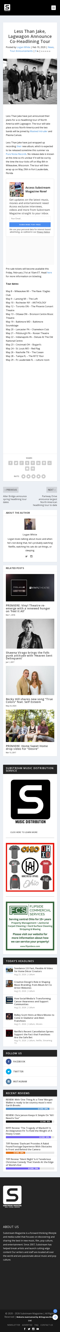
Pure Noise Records (16, 154)
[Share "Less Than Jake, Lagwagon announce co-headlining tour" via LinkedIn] (38, 463)
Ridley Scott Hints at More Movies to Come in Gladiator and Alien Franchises (34, 1017)
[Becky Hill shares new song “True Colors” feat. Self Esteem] (30, 680)
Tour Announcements (21, 51)
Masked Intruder (39, 131)
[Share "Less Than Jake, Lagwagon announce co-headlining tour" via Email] (27, 468)
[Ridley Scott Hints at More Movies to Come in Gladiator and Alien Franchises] (9, 1016)
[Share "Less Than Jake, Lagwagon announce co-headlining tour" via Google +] (21, 463)
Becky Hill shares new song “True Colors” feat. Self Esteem (29, 700)
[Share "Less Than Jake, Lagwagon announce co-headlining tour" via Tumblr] (27, 463)
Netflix (39, 1040)
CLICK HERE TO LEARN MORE (24, 832)
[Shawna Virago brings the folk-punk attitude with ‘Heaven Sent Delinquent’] (30, 634)
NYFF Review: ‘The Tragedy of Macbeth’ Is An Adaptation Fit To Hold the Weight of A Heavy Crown (29, 1130)
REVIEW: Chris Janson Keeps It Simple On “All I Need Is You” (30, 1117)
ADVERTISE (27, 1325)
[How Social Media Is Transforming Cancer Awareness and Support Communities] (9, 1000)
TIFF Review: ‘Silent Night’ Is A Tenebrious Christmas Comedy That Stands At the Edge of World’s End (30, 1162)
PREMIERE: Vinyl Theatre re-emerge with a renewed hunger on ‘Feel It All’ (28, 608)
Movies (39, 1024)
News (51, 47)
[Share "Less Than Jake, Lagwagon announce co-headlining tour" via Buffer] (44, 463)
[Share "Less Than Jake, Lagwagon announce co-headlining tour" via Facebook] (10, 463)
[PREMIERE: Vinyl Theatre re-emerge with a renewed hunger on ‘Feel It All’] (30, 587)
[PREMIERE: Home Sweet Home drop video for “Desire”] (30, 726)
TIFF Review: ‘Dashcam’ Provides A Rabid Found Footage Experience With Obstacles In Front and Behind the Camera (29, 1146)
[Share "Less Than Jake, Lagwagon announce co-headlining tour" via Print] (33, 468)
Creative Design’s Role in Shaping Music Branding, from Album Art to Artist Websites (33, 984)
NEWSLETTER (13, 1325)
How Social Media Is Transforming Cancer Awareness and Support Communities (32, 1001)
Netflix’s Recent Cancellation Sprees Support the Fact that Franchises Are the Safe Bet (34, 1034)
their (19, 146)
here (49, 272)
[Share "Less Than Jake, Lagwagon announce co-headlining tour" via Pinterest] (33, 463)
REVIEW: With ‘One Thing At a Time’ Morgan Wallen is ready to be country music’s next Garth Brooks (29, 1102)
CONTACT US (46, 1325)
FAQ (36, 1325)
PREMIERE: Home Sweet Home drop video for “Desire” (27, 747)
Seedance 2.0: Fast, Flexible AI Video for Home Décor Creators (33, 970)
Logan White (23, 47)
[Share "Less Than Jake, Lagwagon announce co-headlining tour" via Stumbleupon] (49, 463)
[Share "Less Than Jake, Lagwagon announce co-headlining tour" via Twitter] (16, 463)
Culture (31, 974)
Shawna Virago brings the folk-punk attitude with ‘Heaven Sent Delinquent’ (29, 655)
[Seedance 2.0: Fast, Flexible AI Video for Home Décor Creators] (9, 970)
